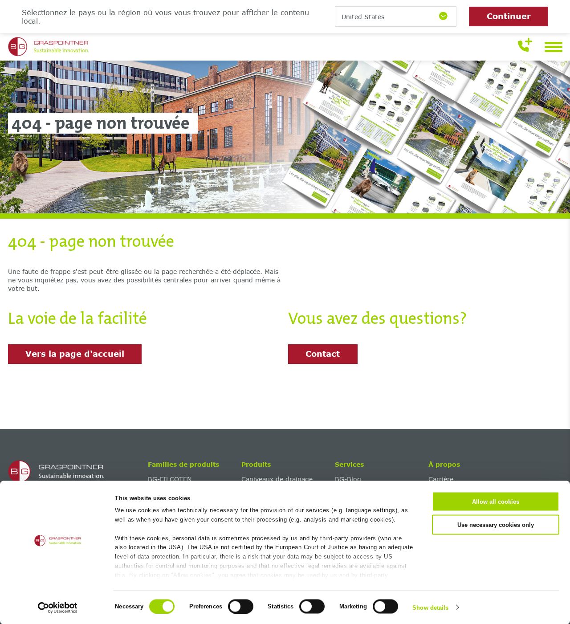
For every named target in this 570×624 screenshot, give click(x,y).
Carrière (440, 479)
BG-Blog (348, 479)
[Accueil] (75, 471)
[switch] (240, 606)
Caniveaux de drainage (277, 479)
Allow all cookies (495, 501)
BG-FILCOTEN (169, 479)
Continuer (509, 16)
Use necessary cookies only (495, 524)
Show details (430, 607)
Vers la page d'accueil (74, 354)
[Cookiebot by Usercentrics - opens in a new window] (58, 607)
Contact (322, 354)
